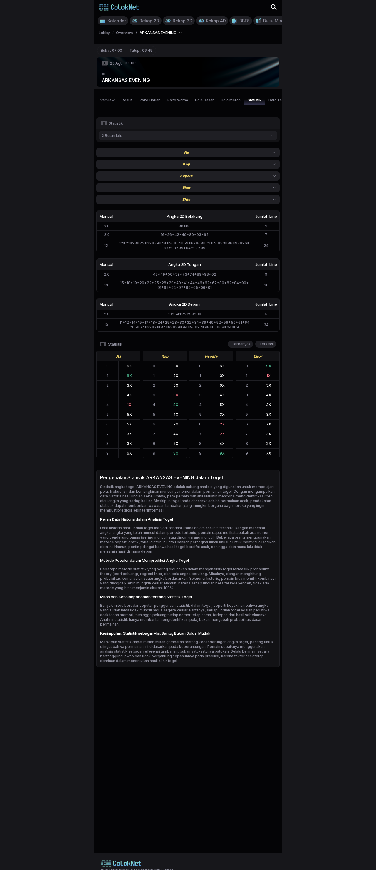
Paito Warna (177, 100)
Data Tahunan (280, 100)
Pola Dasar (204, 100)
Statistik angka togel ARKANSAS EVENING (136, 487)
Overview (106, 100)
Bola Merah (231, 100)
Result (127, 100)
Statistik (254, 100)
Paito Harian (150, 100)
